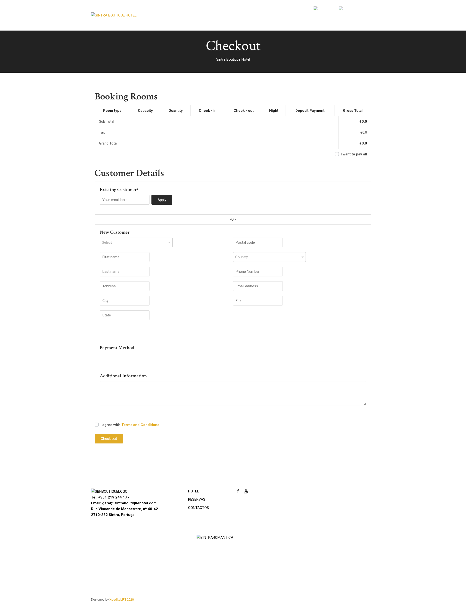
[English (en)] (349, 9)
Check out (109, 438)
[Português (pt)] (326, 9)
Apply (162, 200)
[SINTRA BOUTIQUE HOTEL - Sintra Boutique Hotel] (127, 16)
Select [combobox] (107, 242)
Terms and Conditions (140, 425)
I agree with (129, 425)
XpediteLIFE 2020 (121, 599)
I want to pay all (353, 154)
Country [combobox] (241, 257)
